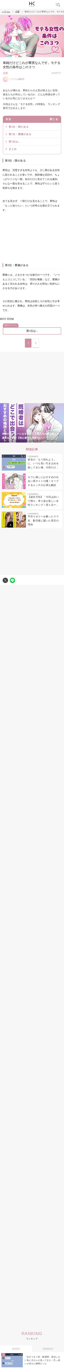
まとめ (13, 149)
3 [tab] (25, 440)
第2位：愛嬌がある (20, 134)
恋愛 (17, 12)
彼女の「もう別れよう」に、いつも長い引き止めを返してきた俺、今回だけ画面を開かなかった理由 (43, 464)
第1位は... (15, 141)
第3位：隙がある (19, 126)
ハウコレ (6, 12)
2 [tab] (17, 440)
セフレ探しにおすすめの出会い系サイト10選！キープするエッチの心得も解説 (43, 481)
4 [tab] (32, 440)
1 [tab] (10, 440)
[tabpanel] (32, 422)
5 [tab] (39, 440)
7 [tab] (53, 440)
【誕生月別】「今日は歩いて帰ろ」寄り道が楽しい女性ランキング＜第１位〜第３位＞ (43, 501)
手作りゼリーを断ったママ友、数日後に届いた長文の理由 (43, 520)
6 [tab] (46, 440)
